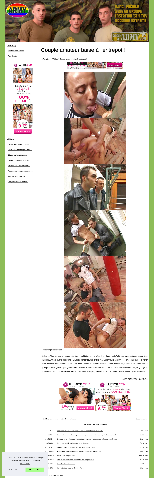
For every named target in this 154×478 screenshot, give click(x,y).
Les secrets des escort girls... (19, 144)
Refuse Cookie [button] (15, 470)
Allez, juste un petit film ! (66, 455)
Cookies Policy (53, 475)
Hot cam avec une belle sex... (19, 166)
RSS (61, 475)
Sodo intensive (141, 419)
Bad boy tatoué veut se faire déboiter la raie (59, 419)
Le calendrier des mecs (66, 464)
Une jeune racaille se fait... (18, 182)
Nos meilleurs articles (16, 51)
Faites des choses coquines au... (20, 171)
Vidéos (55, 59)
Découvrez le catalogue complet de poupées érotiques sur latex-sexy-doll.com (87, 439)
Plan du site (12, 56)
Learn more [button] (25, 464)
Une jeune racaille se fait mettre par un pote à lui (75, 459)
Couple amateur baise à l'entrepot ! (73, 59)
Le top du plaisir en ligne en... (19, 160)
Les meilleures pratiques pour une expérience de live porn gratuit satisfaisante (87, 435)
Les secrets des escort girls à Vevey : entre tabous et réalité (80, 431)
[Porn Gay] (77, 21)
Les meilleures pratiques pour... (20, 150)
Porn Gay (46, 59)
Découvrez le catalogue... (17, 155)
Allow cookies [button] (35, 470)
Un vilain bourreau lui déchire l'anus (70, 468)
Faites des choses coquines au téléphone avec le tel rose (79, 451)
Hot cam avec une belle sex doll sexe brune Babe (76, 447)
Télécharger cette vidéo (52, 350)
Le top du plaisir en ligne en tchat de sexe (73, 443)
